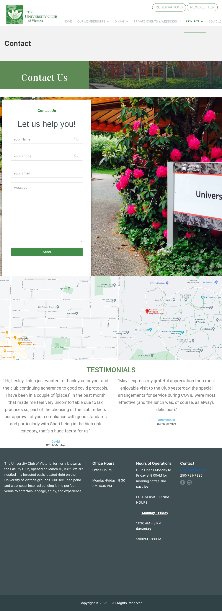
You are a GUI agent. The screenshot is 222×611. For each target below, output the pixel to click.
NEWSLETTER (202, 7)
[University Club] (31, 17)
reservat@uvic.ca (193, 470)
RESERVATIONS (169, 7)
